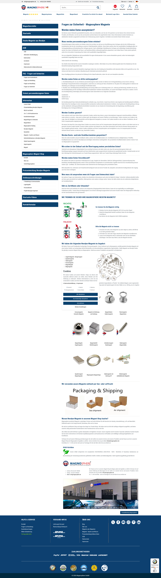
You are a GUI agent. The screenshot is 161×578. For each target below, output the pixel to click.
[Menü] (158, 559)
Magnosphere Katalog (29, 126)
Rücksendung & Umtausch (60, 527)
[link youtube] (123, 522)
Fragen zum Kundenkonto (30, 77)
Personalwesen (28, 187)
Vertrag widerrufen (26, 534)
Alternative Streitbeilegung (31, 54)
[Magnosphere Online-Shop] (35, 7)
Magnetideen (27, 122)
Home (22, 20)
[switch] (155, 571)
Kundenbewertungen (29, 116)
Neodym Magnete (28, 129)
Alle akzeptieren (80, 294)
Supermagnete (27, 144)
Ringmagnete (68, 266)
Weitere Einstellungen (80, 307)
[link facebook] (118, 522)
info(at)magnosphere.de (113, 441)
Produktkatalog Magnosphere (129, 512)
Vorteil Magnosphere (29, 164)
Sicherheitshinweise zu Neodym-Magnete (34, 138)
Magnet (26, 147)
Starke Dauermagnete (29, 141)
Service (131, 1)
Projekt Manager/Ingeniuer (31, 190)
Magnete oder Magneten (88, 529)
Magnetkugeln (69, 264)
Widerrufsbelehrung (26, 531)
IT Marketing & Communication (32, 181)
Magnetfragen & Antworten (31, 119)
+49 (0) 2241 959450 (45, 1)
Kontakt (26, 157)
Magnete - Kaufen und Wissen (31, 135)
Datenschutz (27, 58)
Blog (83, 524)
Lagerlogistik (27, 184)
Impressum (27, 64)
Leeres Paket (27, 104)
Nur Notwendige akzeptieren (80, 299)
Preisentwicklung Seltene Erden (90, 534)
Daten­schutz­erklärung (70, 283)
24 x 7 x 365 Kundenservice (31, 113)
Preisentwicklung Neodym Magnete (33, 107)
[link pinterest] (133, 522)
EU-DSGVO (26, 61)
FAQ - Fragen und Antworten (32, 20)
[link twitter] (113, 522)
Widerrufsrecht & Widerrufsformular (33, 67)
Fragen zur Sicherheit (29, 86)
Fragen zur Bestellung (29, 80)
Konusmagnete (69, 262)
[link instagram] (128, 522)
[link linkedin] (139, 522)
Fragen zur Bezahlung (29, 83)
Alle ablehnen (80, 303)
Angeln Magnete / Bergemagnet (73, 257)
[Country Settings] (137, 1)
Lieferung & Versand (58, 524)
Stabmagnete (68, 260)
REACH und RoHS (28, 110)
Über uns (123, 1)
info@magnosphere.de (30, 1)
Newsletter (26, 132)
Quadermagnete (69, 259)
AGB (25, 51)
